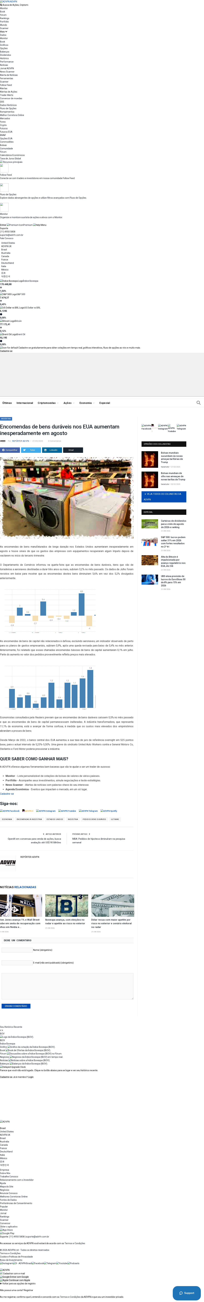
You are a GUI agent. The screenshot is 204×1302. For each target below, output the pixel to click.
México (4, 269)
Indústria (6, 419)
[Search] (198, 403)
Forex (3, 122)
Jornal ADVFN (7, 68)
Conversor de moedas (11, 98)
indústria (73, 819)
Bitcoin (18, 321)
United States (8, 243)
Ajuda (3, 1183)
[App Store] (6, 1230)
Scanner (4, 28)
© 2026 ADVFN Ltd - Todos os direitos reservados (24, 1250)
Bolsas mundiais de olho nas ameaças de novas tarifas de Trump (173, 476)
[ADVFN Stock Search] (1, 5)
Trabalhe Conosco (9, 1176)
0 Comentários (54, 441)
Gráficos (4, 45)
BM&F (3, 135)
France (4, 259)
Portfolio (4, 21)
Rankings (4, 18)
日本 (3, 273)
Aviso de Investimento (11, 1260)
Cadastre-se (6, 351)
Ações (68, 402)
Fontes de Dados (8, 1200)
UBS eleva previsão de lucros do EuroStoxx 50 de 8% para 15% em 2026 (173, 581)
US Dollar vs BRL (32, 307)
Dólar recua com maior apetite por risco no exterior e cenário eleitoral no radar (111, 923)
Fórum (3, 15)
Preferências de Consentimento (16, 1203)
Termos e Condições (75, 1243)
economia (7, 819)
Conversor (5, 1223)
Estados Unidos (55, 819)
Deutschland (7, 263)
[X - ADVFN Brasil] (22, 1263)
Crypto (3, 125)
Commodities (7, 142)
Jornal (3, 1213)
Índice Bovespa (30, 281)
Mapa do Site (6, 1186)
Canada (5, 256)
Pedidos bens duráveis (94, 819)
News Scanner (7, 71)
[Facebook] (38, 1263)
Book (2, 11)
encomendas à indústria (29, 819)
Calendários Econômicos (12, 155)
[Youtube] (61, 1263)
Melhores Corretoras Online (14, 1196)
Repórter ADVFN (20, 441)
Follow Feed (6, 85)
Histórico (4, 58)
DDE (2, 101)
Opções (4, 48)
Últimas (7, 402)
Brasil (4, 249)
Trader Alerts (6, 95)
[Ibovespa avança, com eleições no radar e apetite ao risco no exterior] (66, 905)
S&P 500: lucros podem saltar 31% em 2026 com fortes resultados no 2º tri (173, 542)
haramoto (165, 467)
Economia (86, 402)
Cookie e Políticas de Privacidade (16, 1256)
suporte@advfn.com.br (11, 235)
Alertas (3, 88)
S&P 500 (21, 294)
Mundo (3, 25)
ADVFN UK (6, 246)
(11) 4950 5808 (7, 231)
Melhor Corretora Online (12, 115)
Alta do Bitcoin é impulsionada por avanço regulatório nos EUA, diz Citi (173, 561)
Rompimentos (7, 112)
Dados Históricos (8, 105)
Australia (5, 253)
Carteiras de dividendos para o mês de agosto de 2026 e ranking (173, 524)
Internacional (25, 402)
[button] (14, 1277)
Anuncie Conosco (9, 1193)
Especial (104, 402)
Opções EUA (6, 138)
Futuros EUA (6, 132)
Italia (3, 266)
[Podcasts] (73, 1263)
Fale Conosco (6, 238)
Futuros (4, 128)
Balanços (4, 51)
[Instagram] (6, 1263)
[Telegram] (50, 1263)
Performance (7, 61)
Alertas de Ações (8, 91)
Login (30, 1077)
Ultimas (115, 819)
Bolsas (3, 145)
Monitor (4, 8)
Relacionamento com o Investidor (17, 1180)
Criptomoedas (47, 402)
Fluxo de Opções (8, 108)
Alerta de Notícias (9, 75)
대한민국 (5, 276)
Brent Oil (21, 334)
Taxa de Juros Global (10, 158)
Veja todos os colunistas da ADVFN (162, 497)
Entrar (3, 225)
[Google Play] (7, 1233)
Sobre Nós (5, 1173)
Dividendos (5, 55)
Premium (28, 225)
